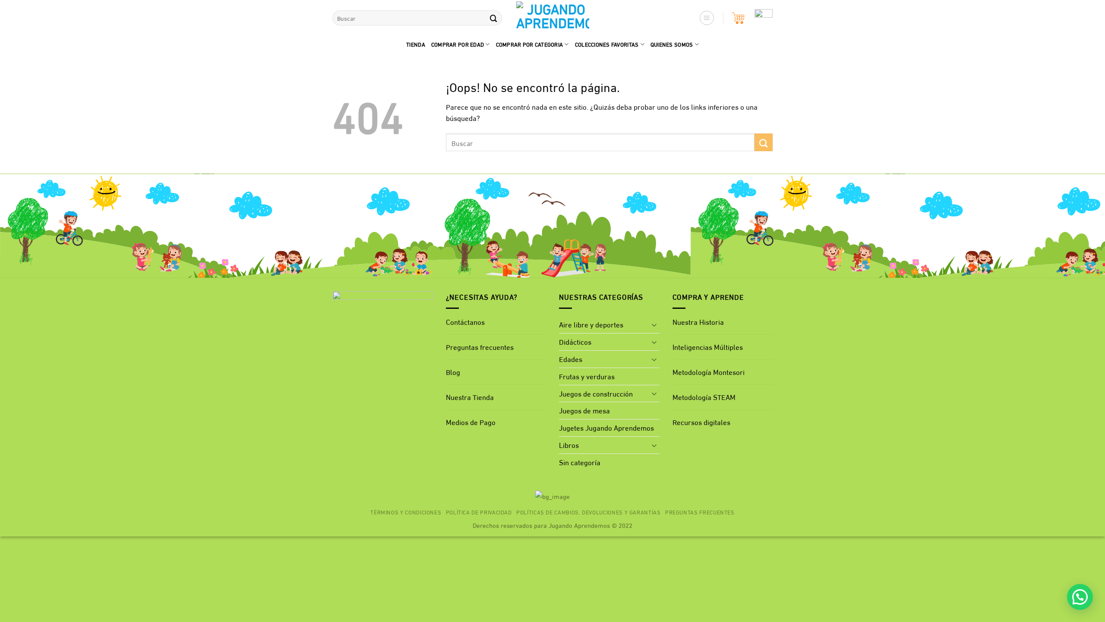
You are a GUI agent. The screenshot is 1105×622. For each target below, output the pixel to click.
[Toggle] (654, 324)
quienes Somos (671, 44)
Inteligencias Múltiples (707, 346)
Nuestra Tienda (470, 396)
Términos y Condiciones (405, 512)
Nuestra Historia (698, 321)
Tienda (415, 44)
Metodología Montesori (708, 371)
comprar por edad (457, 44)
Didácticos (575, 341)
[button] (707, 18)
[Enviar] (493, 17)
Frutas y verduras (587, 376)
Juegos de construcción (596, 393)
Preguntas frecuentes (480, 346)
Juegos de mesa (584, 410)
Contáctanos (465, 321)
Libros (569, 444)
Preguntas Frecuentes (700, 512)
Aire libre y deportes (591, 324)
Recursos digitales (702, 421)
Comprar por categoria (529, 44)
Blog (453, 371)
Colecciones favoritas (607, 44)
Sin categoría (579, 462)
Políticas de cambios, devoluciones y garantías (588, 512)
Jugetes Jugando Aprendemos (606, 427)
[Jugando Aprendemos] (552, 18)
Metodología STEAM (704, 396)
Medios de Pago (471, 421)
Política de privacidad (479, 512)
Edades (570, 358)
